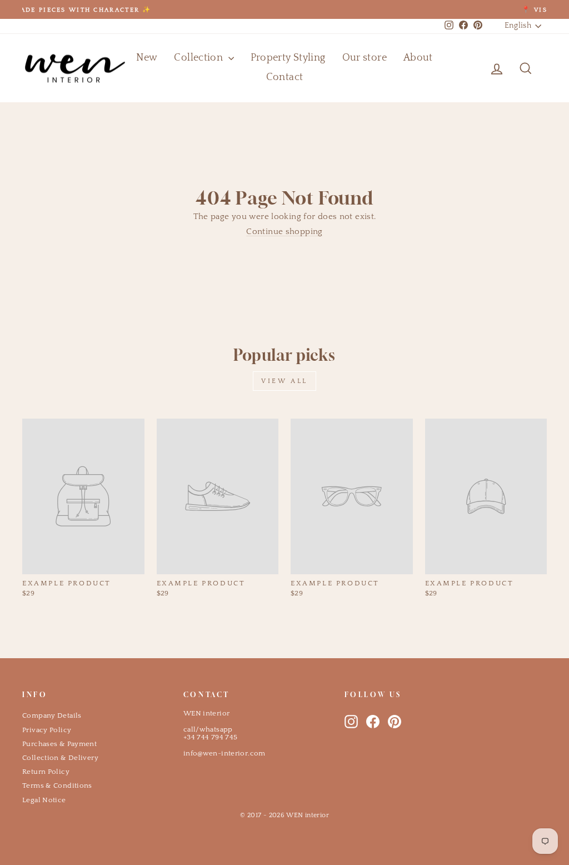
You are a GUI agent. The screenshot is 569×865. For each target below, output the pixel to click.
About (418, 57)
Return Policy (45, 771)
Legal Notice (44, 800)
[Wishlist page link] (470, 68)
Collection (199, 57)
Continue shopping (284, 231)
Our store (364, 57)
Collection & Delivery (60, 758)
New (146, 57)
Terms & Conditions (57, 785)
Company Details (52, 715)
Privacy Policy (46, 730)
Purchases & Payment (59, 744)
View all (284, 381)
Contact (284, 77)
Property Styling (288, 57)
